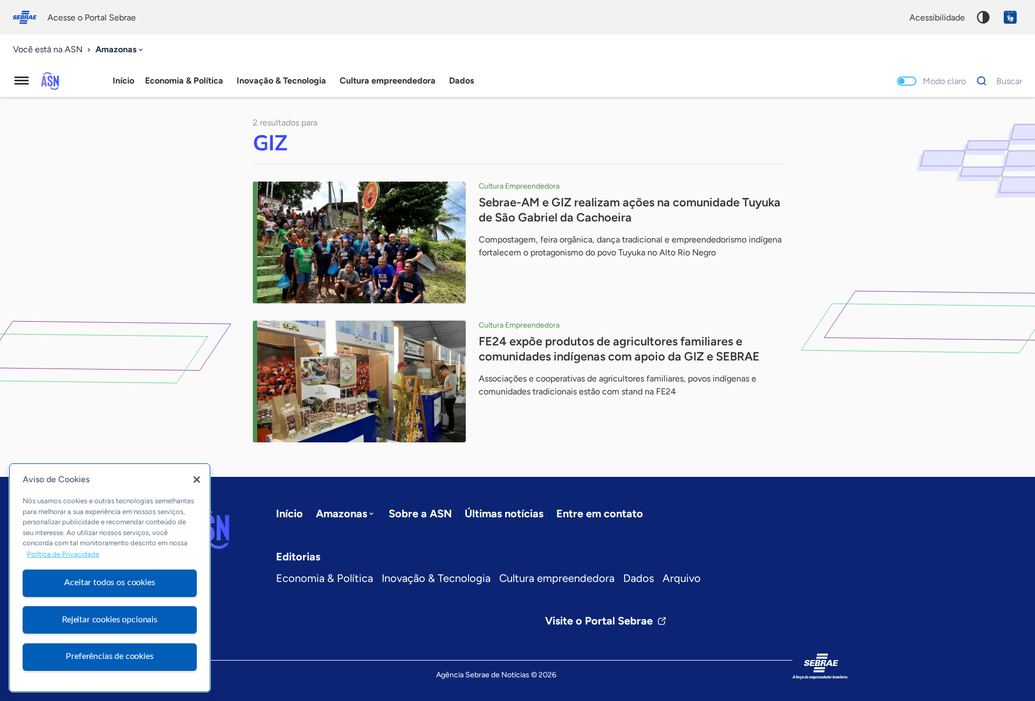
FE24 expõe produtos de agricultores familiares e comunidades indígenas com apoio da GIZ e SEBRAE (619, 349)
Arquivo (682, 578)
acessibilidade (937, 17)
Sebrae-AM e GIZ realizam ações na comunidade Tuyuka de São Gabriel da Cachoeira (630, 210)
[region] (110, 577)
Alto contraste (983, 17)
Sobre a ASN (420, 513)
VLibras (1010, 17)
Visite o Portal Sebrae (599, 621)
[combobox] (120, 50)
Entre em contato (599, 513)
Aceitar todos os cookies (109, 582)
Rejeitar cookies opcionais (109, 619)
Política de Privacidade (63, 554)
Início (123, 80)
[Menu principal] (21, 80)
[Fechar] (197, 479)
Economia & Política (324, 578)
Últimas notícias (504, 513)
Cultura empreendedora (557, 578)
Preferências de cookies (109, 656)
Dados (638, 578)
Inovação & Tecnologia (436, 578)
